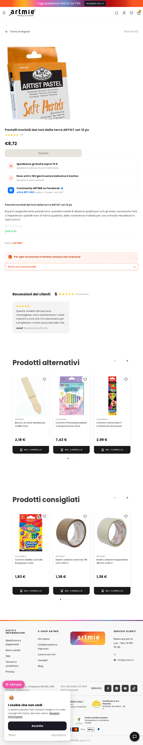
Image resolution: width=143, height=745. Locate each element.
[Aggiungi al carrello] (31, 450)
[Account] (124, 13)
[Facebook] (107, 688)
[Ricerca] (116, 13)
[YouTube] (125, 688)
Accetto (37, 726)
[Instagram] (116, 688)
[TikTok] (133, 688)
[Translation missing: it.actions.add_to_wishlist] (44, 379)
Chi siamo (44, 638)
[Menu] (4, 13)
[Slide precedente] (16, 396)
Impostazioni (58, 734)
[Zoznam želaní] (131, 12)
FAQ (8, 656)
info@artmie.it (125, 660)
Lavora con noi (46, 654)
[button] (67, 458)
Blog (40, 666)
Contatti (42, 660)
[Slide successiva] (45, 396)
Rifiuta (12, 734)
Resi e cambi (13, 650)
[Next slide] (127, 361)
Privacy (10, 671)
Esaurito (43, 153)
